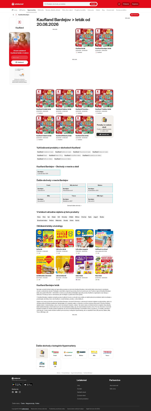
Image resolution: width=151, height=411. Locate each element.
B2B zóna (113, 389)
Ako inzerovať (114, 385)
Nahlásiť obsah (81, 392)
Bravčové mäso (42, 220)
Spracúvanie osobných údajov (75, 409)
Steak (53, 217)
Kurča (77, 220)
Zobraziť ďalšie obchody (73, 205)
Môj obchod (99, 310)
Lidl (47, 312)
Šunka (102, 217)
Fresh (94, 310)
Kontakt (79, 389)
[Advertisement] (55, 42)
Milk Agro (43, 312)
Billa (109, 310)
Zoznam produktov (121, 10)
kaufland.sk (54, 303)
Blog (103, 10)
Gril (59, 217)
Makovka (58, 220)
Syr (49, 217)
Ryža (89, 217)
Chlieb (71, 217)
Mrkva (77, 217)
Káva (38, 217)
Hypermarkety (79, 310)
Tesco (38, 312)
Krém (71, 220)
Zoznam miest (110, 10)
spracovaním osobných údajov (19, 82)
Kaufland (45, 152)
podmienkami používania (18, 80)
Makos (105, 310)
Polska (37, 403)
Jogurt (96, 217)
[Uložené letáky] (119, 4)
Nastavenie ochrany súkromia (39, 409)
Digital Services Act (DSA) (93, 409)
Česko (23, 403)
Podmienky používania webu (57, 409)
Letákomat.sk (25, 409)
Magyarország (30, 403)
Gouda (66, 220)
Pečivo (51, 220)
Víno (44, 217)
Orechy (83, 217)
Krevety (64, 217)
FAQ (78, 385)
